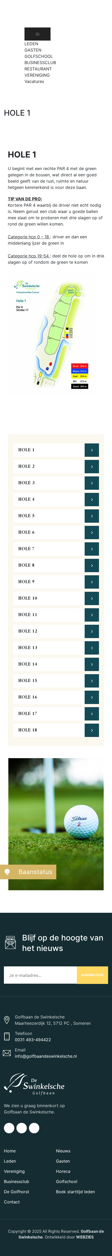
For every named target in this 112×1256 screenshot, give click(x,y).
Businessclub (16, 1181)
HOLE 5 (26, 516)
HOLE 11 (27, 615)
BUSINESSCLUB (40, 62)
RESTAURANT (38, 68)
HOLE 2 (26, 467)
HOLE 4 (26, 499)
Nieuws (63, 1150)
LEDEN (31, 43)
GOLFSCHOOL (38, 56)
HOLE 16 (27, 697)
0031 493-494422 (33, 1039)
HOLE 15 (27, 681)
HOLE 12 (27, 631)
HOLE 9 (26, 582)
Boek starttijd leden (75, 1191)
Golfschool (66, 1181)
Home (10, 1150)
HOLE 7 (26, 549)
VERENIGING (37, 75)
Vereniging (14, 1171)
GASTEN (32, 50)
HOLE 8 (26, 565)
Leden (10, 1161)
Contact (12, 1201)
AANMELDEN (92, 975)
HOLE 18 (27, 730)
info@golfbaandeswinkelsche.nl (46, 1056)
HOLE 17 (27, 714)
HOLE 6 (26, 532)
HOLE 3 (26, 483)
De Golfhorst (16, 1191)
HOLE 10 (27, 598)
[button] (27, 87)
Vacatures (34, 81)
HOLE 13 (27, 648)
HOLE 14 (27, 664)
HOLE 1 (26, 450)
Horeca (63, 1171)
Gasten (63, 1161)
